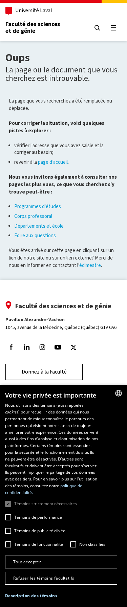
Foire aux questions (35, 235)
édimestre (90, 265)
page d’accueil (53, 162)
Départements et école (39, 226)
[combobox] (118, 393)
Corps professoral (33, 216)
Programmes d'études (37, 206)
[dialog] (63, 496)
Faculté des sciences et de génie (32, 27)
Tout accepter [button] (27, 562)
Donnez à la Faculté (44, 371)
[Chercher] (97, 28)
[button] (31, 596)
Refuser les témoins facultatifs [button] (43, 578)
